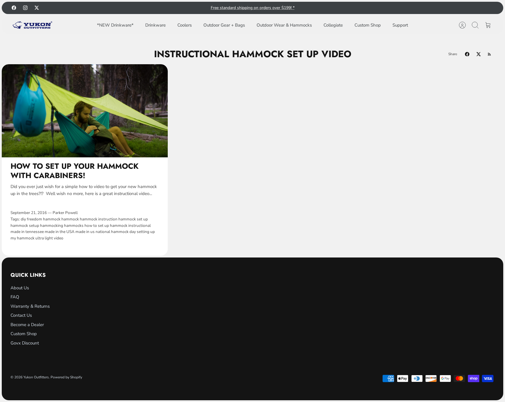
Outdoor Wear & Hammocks (284, 25)
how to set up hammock (105, 225)
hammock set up (133, 219)
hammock (70, 219)
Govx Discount (25, 343)
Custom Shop (367, 25)
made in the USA (60, 231)
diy (23, 219)
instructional (139, 225)
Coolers (184, 25)
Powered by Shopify (66, 377)
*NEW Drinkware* (115, 25)
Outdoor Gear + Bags (224, 25)
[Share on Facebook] (467, 54)
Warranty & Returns (30, 306)
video (58, 238)
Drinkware (155, 25)
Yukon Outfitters (36, 377)
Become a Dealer (27, 325)
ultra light (44, 238)
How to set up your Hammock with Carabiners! (75, 171)
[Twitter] (36, 7)
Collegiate (333, 25)
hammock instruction (98, 219)
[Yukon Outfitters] (32, 25)
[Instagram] (25, 7)
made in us (85, 231)
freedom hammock (43, 219)
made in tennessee (27, 231)
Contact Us (21, 315)
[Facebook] (14, 7)
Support (400, 25)
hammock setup (25, 225)
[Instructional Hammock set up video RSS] (489, 54)
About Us (20, 288)
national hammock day (116, 231)
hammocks (74, 225)
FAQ (15, 297)
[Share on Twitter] (478, 54)
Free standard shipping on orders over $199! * (253, 8)
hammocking (51, 225)
